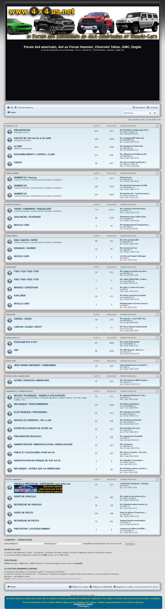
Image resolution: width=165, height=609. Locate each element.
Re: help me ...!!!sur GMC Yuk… (133, 319)
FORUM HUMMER (12, 173)
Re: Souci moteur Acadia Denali (133, 327)
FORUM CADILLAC (12, 338)
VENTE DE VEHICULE (25, 496)
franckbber (127, 530)
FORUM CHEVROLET (13, 204)
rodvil (125, 367)
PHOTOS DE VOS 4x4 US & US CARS (32, 138)
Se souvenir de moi (114, 544)
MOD (125, 438)
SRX (16, 350)
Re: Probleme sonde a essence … (134, 468)
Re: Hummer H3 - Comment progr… (135, 193)
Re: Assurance (126, 444)
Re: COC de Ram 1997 (129, 240)
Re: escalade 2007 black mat (132, 138)
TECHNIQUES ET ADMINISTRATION (19, 391)
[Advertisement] (82, 76)
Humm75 (127, 329)
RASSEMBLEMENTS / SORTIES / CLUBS (34, 154)
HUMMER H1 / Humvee (25, 177)
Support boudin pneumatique (132, 520)
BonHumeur (127, 187)
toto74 (125, 397)
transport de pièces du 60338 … (133, 529)
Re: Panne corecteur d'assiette (133, 295)
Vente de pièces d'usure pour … (133, 512)
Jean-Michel (128, 281)
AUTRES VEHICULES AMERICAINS (31, 380)
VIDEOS (18, 162)
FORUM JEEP (10, 361)
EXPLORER (20, 295)
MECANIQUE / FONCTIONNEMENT (31, 404)
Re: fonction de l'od (128, 248)
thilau (125, 506)
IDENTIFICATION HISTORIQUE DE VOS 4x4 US (37, 460)
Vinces (125, 211)
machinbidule (128, 344)
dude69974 (127, 140)
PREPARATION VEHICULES (28, 436)
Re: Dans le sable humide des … (133, 162)
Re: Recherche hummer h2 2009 (133, 185)
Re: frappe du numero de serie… (134, 271)
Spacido (126, 250)
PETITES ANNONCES (13, 479)
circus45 (126, 430)
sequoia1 (126, 179)
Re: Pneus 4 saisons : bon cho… (134, 452)
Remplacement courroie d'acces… (134, 303)
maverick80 (127, 470)
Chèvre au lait (128, 498)
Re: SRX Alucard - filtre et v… (132, 350)
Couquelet (127, 219)
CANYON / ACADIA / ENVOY (28, 327)
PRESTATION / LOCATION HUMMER (32, 529)
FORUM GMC (10, 314)
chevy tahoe (128, 422)
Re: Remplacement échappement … (135, 225)
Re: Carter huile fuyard (129, 342)
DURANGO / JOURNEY (25, 248)
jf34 (124, 289)
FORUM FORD (10, 267)
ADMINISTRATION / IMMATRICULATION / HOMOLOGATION (43, 444)
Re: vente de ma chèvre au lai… (133, 496)
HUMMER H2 (20, 185)
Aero (72, 595)
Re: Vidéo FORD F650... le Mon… (134, 279)
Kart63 (125, 522)
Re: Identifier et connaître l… (132, 460)
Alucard (126, 352)
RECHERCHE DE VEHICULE (28, 504)
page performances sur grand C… (134, 365)
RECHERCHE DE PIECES (26, 521)
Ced (124, 258)
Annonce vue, (126, 177)
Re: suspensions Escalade (131, 436)
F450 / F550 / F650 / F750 (26, 279)
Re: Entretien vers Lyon (130, 428)
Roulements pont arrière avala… (133, 217)
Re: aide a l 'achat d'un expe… (133, 287)
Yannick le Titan (129, 164)
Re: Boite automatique (129, 404)
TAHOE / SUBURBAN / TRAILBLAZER (32, 209)
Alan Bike (126, 148)
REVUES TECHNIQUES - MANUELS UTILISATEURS (39, 395)
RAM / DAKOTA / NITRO (26, 240)
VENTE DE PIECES (23, 512)
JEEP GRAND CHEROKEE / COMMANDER (35, 365)
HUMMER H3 (20, 194)
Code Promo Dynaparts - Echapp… (135, 484)
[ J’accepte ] (83, 606)
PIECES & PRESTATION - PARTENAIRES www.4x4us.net (42, 484)
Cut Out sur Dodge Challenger (133, 256)
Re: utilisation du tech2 (130, 412)
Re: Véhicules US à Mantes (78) (133, 154)
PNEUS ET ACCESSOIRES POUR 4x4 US (34, 452)
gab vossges (128, 414)
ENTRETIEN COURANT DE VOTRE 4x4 (33, 428)
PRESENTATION (22, 130)
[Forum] (84, 25)
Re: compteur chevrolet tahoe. (133, 209)
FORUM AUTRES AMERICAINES (17, 376)
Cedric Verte (128, 462)
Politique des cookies (83, 604)
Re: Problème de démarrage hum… (135, 130)
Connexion (9, 540)
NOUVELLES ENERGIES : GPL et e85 (32, 420)
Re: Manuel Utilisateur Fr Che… (133, 395)
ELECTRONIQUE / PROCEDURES (30, 412)
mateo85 (78, 563)
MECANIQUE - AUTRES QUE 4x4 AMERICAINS (37, 468)
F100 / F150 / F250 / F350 (26, 271)
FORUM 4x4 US (11, 126)
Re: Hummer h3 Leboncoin (131, 146)
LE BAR (18, 146)
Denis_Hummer (129, 132)
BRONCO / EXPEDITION (26, 287)
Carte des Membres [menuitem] (25, 108)
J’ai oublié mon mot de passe (94, 544)
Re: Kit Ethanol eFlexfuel (130, 420)
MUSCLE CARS (21, 225)
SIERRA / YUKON (22, 319)
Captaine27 (127, 297)
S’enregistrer (25, 540)
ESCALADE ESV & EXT (25, 342)
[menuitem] (10, 107)
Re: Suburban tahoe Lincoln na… (134, 504)
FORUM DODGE (11, 236)
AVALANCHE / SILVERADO (27, 217)
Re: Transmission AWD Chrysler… (134, 380)
